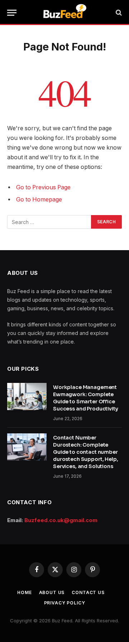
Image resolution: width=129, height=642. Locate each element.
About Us (52, 592)
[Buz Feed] (64, 12)
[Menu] (11, 13)
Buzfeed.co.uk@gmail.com (60, 520)
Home (24, 592)
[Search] (118, 13)
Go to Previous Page (43, 187)
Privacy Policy (64, 602)
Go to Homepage (39, 199)
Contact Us (88, 592)
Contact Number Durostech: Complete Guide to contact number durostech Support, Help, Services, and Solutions (85, 452)
